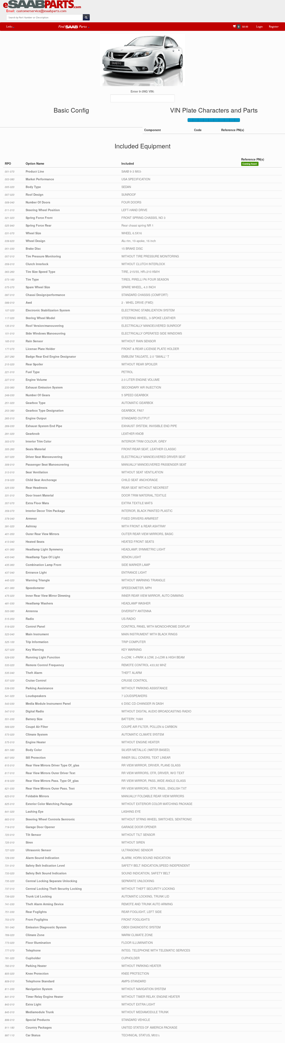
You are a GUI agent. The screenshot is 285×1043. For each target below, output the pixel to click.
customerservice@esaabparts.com (41, 10)
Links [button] (9, 26)
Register (274, 26)
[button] (74, 26)
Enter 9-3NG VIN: (142, 91)
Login (259, 26)
